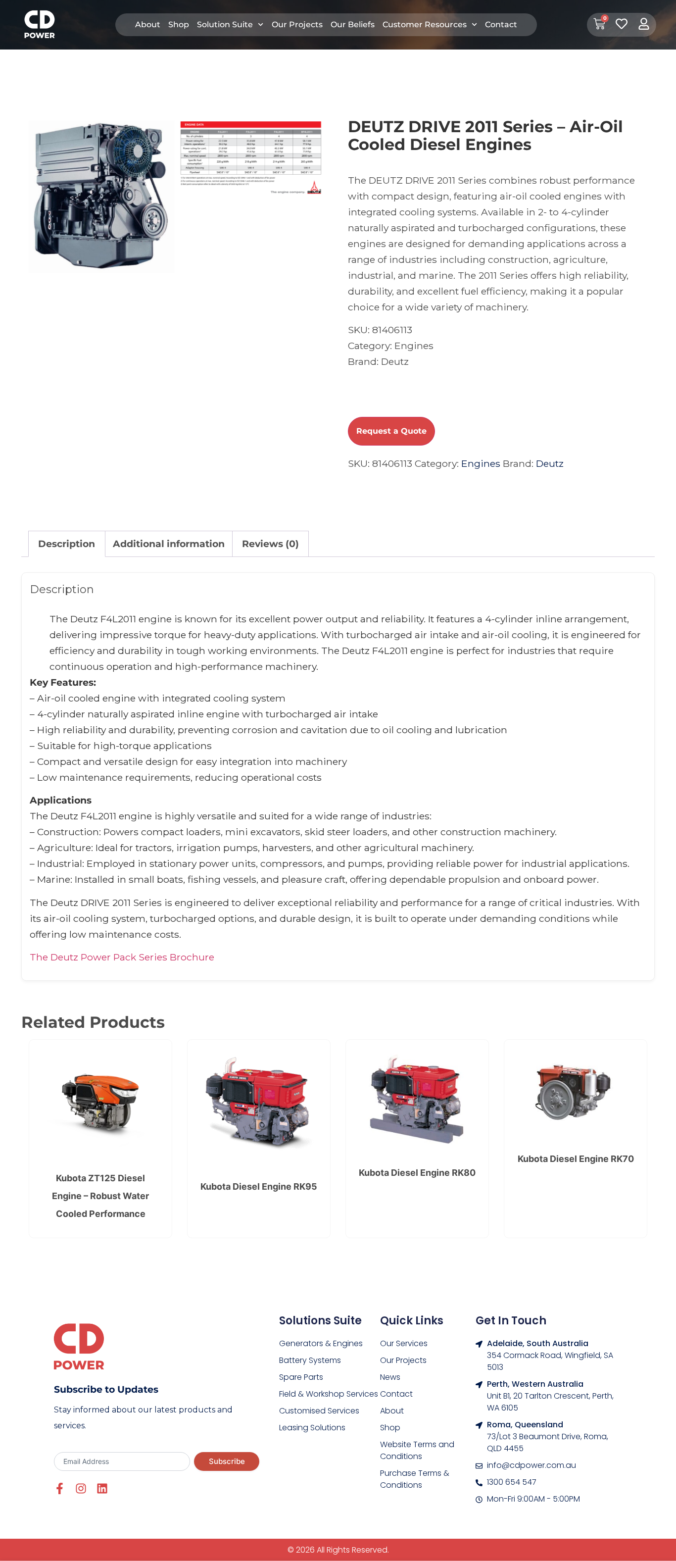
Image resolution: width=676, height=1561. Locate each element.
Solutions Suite (320, 1320)
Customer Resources (425, 24)
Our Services (404, 1343)
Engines (480, 463)
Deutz (550, 463)
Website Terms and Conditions (417, 1450)
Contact (501, 24)
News (390, 1377)
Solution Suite (225, 24)
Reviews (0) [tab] (270, 544)
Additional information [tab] (169, 544)
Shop (178, 24)
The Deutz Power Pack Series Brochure (122, 957)
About (147, 24)
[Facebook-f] (59, 1488)
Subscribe (227, 1461)
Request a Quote (391, 431)
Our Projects (297, 24)
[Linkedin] (102, 1488)
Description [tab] (66, 544)
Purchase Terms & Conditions (414, 1479)
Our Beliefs (353, 24)
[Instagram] (81, 1488)
